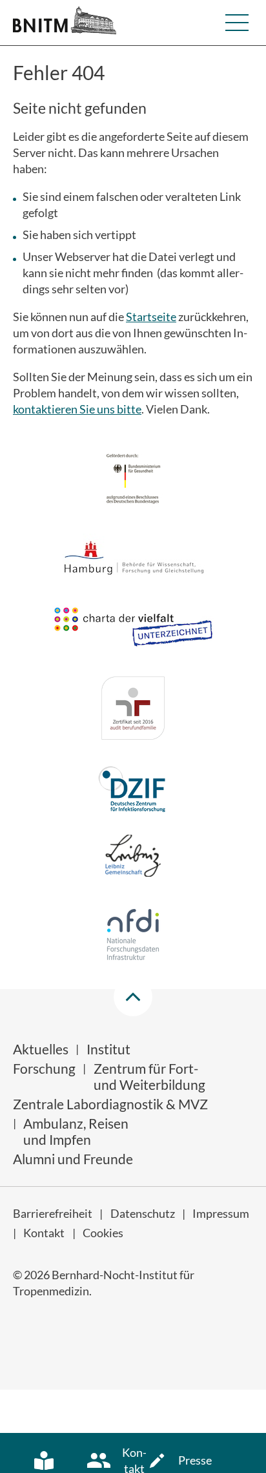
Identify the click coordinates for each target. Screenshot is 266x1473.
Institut (108, 1049)
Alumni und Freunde (73, 1159)
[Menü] (237, 22)
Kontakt (44, 1233)
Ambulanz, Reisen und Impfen (75, 1131)
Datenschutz (142, 1213)
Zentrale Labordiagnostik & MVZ (110, 1104)
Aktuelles (40, 1049)
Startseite (151, 316)
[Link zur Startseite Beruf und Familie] (133, 710)
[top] (133, 996)
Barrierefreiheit (52, 1213)
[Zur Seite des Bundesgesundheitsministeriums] (133, 480)
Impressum (220, 1213)
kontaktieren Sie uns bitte (77, 409)
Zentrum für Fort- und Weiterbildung (149, 1076)
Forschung (44, 1068)
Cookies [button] (103, 1233)
